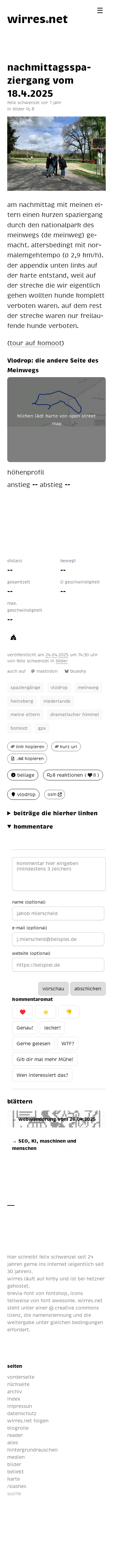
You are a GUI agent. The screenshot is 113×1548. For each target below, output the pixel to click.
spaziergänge (25, 687)
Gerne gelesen (33, 1043)
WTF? (67, 1043)
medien (16, 1457)
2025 (63, 654)
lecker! (52, 1027)
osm (52, 794)
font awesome (58, 1300)
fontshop (56, 1293)
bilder (19, 108)
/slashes (16, 1486)
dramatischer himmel (74, 714)
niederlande (57, 700)
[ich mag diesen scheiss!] (13, 637)
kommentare (33, 826)
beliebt (15, 1471)
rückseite (18, 1384)
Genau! (25, 1027)
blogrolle (18, 1428)
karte (13, 1479)
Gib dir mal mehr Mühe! (45, 1059)
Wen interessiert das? (42, 1075)
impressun (19, 1406)
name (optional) (29, 901)
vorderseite (20, 1377)
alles (12, 1442)
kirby (52, 1278)
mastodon (47, 671)
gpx (42, 727)
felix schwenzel (33, 660)
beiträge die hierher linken (56, 812)
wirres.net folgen (28, 1420)
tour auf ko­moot (36, 342)
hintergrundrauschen (32, 1449)
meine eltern (25, 714)
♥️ (23, 1012)
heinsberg (22, 700)
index (13, 1398)
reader (15, 1435)
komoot (19, 727)
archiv (14, 1391)
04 (54, 654)
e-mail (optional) (29, 927)
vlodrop (59, 687)
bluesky (78, 671)
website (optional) (31, 953)
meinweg (88, 687)
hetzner (95, 1278)
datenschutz (21, 1413)
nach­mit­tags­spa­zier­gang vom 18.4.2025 (49, 79)
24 (48, 654)
